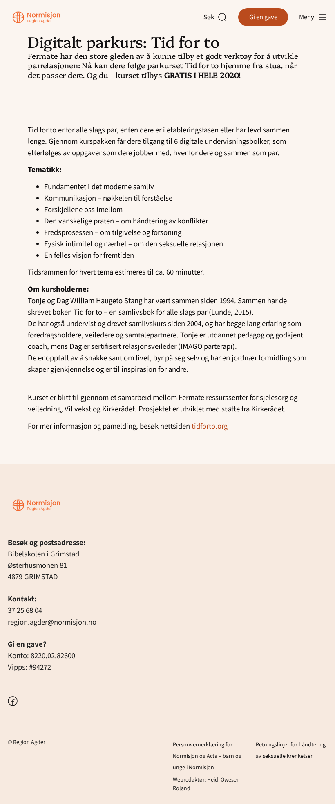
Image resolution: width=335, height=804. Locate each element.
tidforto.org (210, 426)
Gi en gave (263, 17)
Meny (306, 17)
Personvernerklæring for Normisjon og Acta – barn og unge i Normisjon (207, 756)
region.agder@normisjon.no (52, 622)
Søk (210, 17)
